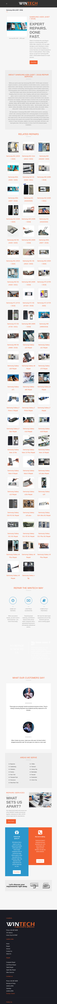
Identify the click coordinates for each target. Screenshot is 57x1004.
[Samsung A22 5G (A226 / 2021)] (28, 173)
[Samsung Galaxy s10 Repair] (13, 488)
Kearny (12, 772)
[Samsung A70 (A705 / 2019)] (44, 278)
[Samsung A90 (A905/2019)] (44, 320)
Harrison (33, 766)
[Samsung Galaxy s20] (44, 488)
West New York (14, 782)
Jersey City (34, 769)
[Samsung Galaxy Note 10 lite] (13, 446)
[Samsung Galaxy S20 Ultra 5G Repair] (44, 508)
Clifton (33, 764)
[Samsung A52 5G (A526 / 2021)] (13, 278)
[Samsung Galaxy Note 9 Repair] (28, 467)
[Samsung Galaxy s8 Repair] (28, 550)
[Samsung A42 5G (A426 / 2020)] (13, 236)
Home (7, 943)
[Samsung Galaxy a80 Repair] (28, 383)
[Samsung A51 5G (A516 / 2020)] (28, 257)
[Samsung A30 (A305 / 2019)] (44, 173)
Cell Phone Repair (11, 964)
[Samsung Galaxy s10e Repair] (28, 488)
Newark (33, 774)
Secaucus (13, 780)
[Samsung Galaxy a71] (13, 383)
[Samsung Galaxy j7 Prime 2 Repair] (13, 404)
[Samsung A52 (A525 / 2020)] (44, 257)
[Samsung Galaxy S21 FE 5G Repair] (28, 529)
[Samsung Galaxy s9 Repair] (13, 571)
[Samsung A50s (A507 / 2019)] (44, 236)
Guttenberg (13, 766)
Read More (34, 62)
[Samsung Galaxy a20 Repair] (28, 341)
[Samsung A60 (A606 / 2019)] (28, 278)
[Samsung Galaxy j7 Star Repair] (13, 425)
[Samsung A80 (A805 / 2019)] (28, 320)
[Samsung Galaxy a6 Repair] (28, 362)
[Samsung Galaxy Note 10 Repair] (44, 446)
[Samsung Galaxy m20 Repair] (44, 425)
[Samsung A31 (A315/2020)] (28, 194)
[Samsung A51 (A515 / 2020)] (13, 257)
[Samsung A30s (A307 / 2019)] (13, 194)
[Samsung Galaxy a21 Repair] (44, 341)
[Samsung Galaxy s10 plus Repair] (44, 467)
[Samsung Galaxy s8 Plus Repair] (13, 550)
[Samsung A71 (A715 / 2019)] (13, 299)
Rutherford (34, 777)
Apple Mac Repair (11, 970)
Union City (34, 780)
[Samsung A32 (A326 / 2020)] (13, 215)
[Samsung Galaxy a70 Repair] (44, 362)
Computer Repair (10, 962)
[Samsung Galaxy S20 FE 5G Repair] (13, 508)
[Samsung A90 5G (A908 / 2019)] (13, 341)
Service (8, 948)
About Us (8, 953)
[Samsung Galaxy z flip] (28, 571)
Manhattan (34, 772)
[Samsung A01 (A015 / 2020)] (13, 152)
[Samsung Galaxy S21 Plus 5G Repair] (44, 529)
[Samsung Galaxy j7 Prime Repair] (28, 404)
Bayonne (12, 764)
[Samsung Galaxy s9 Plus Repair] (44, 550)
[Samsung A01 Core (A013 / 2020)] (28, 152)
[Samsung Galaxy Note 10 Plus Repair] (28, 446)
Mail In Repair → (46, 885)
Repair (8, 946)
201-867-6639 (14, 930)
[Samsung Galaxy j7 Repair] (44, 404)
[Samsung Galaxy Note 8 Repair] (13, 467)
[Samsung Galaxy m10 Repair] (28, 425)
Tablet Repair (9, 967)
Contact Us (40, 861)
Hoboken (12, 769)
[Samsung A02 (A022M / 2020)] (44, 152)
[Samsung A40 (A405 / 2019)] (28, 215)
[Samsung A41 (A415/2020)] (44, 215)
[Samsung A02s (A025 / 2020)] (13, 173)
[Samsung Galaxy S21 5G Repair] (13, 529)
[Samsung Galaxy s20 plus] (28, 508)
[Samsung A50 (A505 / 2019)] (28, 236)
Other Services (10, 972)
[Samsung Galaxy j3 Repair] (44, 383)
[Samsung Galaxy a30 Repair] (13, 362)
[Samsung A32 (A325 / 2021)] (44, 194)
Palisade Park (14, 777)
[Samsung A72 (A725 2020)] (44, 299)
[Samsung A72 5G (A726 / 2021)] (13, 320)
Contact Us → (34, 885)
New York (12, 774)
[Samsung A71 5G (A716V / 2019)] (28, 299)
